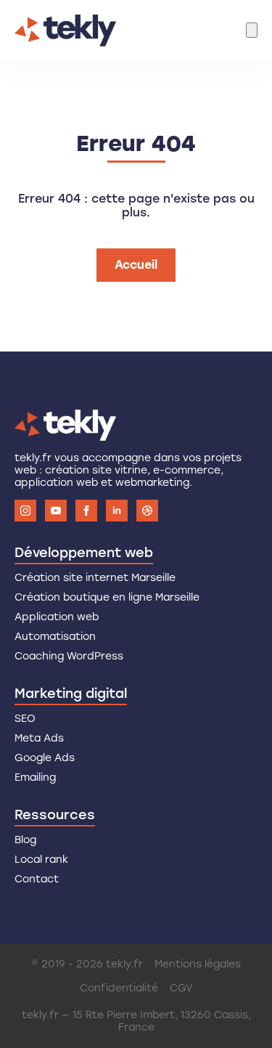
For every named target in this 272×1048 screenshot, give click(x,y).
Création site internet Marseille (95, 578)
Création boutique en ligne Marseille (107, 597)
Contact (37, 879)
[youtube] (56, 510)
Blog (25, 840)
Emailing (35, 777)
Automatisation (55, 636)
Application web (57, 617)
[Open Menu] (251, 30)
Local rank (41, 859)
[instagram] (25, 510)
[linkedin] (117, 510)
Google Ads (45, 758)
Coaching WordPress (69, 656)
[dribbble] (147, 510)
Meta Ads (39, 738)
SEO (25, 718)
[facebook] (86, 510)
